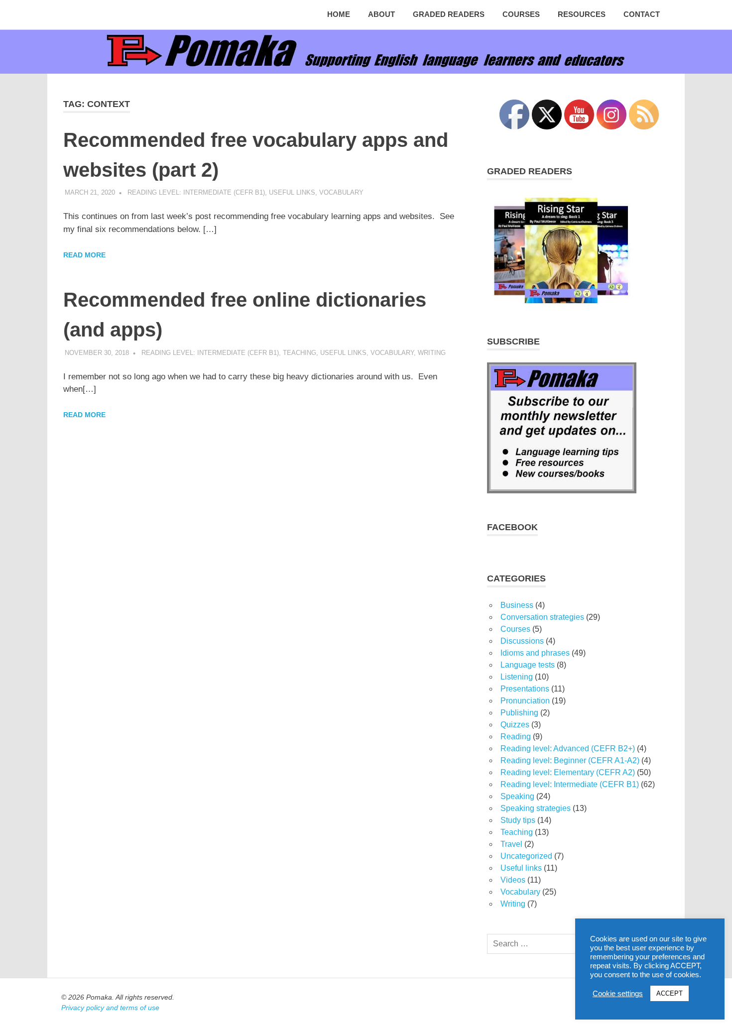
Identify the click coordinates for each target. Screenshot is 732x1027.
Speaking (517, 796)
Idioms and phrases (535, 653)
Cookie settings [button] (618, 994)
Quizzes (514, 724)
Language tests (527, 665)
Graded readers (449, 14)
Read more (84, 255)
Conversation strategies (542, 617)
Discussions (522, 641)
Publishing (519, 712)
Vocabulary (341, 192)
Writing (432, 352)
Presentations (524, 689)
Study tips (517, 820)
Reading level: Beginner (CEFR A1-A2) (569, 760)
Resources (582, 14)
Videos (512, 880)
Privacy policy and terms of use (110, 1008)
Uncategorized (526, 856)
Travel (511, 844)
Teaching (299, 352)
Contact (641, 14)
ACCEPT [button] (669, 993)
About (381, 14)
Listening (516, 677)
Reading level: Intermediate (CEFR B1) (196, 192)
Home (338, 14)
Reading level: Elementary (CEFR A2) (567, 772)
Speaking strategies (535, 808)
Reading (515, 736)
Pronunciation (525, 700)
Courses (521, 14)
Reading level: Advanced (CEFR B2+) (567, 748)
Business (516, 605)
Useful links (292, 192)
